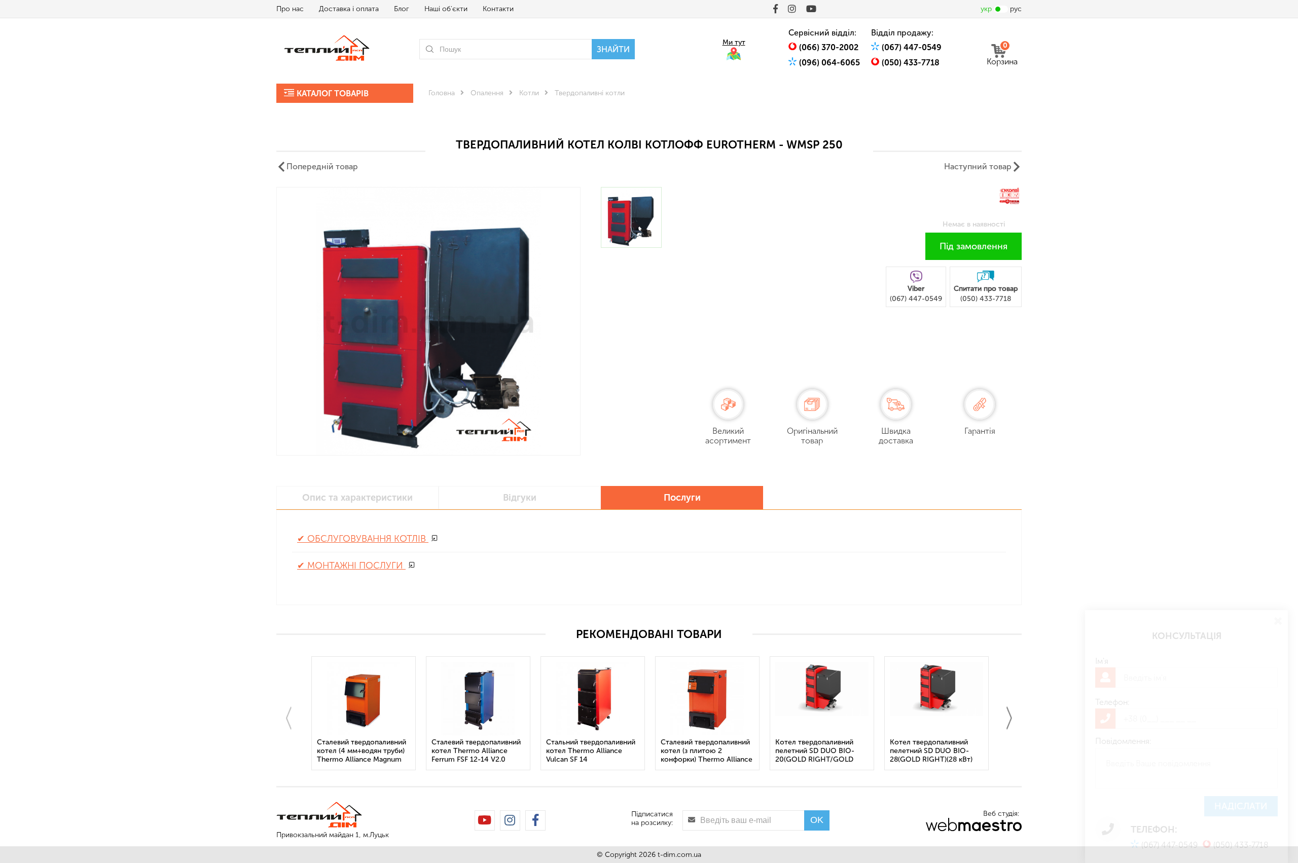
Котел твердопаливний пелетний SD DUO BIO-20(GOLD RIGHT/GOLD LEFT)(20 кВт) (814, 751)
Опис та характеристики (357, 497)
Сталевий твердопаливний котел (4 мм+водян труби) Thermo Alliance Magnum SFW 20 (361, 751)
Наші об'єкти (445, 9)
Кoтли (529, 93)
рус (1016, 9)
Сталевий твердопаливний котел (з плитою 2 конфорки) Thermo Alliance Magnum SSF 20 (706, 751)
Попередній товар (322, 166)
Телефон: (1112, 702)
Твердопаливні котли (590, 93)
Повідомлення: (1123, 741)
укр (986, 9)
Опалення (487, 93)
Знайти (613, 49)
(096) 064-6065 (829, 62)
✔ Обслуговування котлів (362, 538)
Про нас (290, 9)
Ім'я (1101, 661)
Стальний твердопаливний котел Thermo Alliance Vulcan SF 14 (590, 751)
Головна (441, 93)
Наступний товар (978, 166)
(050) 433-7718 (911, 62)
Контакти (498, 9)
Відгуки (519, 497)
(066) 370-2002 (828, 47)
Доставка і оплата (349, 9)
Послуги (682, 497)
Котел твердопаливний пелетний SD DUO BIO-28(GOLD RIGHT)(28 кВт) (931, 751)
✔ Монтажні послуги (351, 565)
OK (816, 820)
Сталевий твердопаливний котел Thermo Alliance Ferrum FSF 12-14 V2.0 (476, 751)
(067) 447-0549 (912, 47)
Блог (401, 9)
